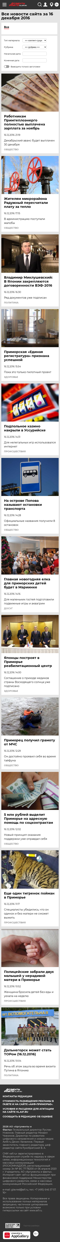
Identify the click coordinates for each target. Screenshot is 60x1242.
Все (6, 27)
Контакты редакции (17, 1096)
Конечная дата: (12, 60)
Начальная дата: (12, 54)
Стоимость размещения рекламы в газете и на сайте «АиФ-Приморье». (28, 1103)
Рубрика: (9, 47)
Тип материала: (12, 40)
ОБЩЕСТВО (11, 149)
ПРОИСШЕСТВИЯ (15, 451)
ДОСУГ (8, 608)
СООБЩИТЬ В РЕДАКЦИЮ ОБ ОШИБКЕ (27, 1116)
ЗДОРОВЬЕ (11, 377)
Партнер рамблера (31, 1226)
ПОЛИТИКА (11, 302)
